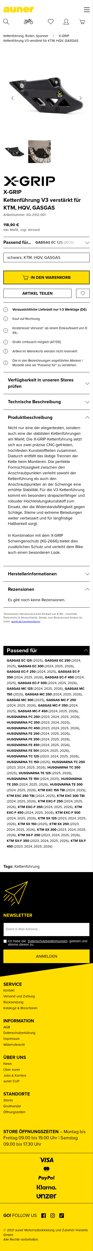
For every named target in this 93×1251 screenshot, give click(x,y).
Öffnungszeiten (14, 1112)
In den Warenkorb (51, 277)
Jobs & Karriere (14, 1075)
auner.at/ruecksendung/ (25, 621)
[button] (12, 98)
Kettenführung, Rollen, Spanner (25, 36)
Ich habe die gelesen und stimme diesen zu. (47, 942)
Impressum (11, 1038)
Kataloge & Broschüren (20, 1008)
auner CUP (11, 1081)
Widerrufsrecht (14, 1044)
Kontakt (8, 990)
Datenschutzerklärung (19, 1032)
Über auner (11, 1069)
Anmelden (46, 956)
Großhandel (12, 1106)
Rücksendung (13, 1002)
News (7, 1063)
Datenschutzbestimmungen (47, 941)
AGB (6, 1027)
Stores (8, 1100)
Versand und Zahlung (19, 996)
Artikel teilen (37, 293)
